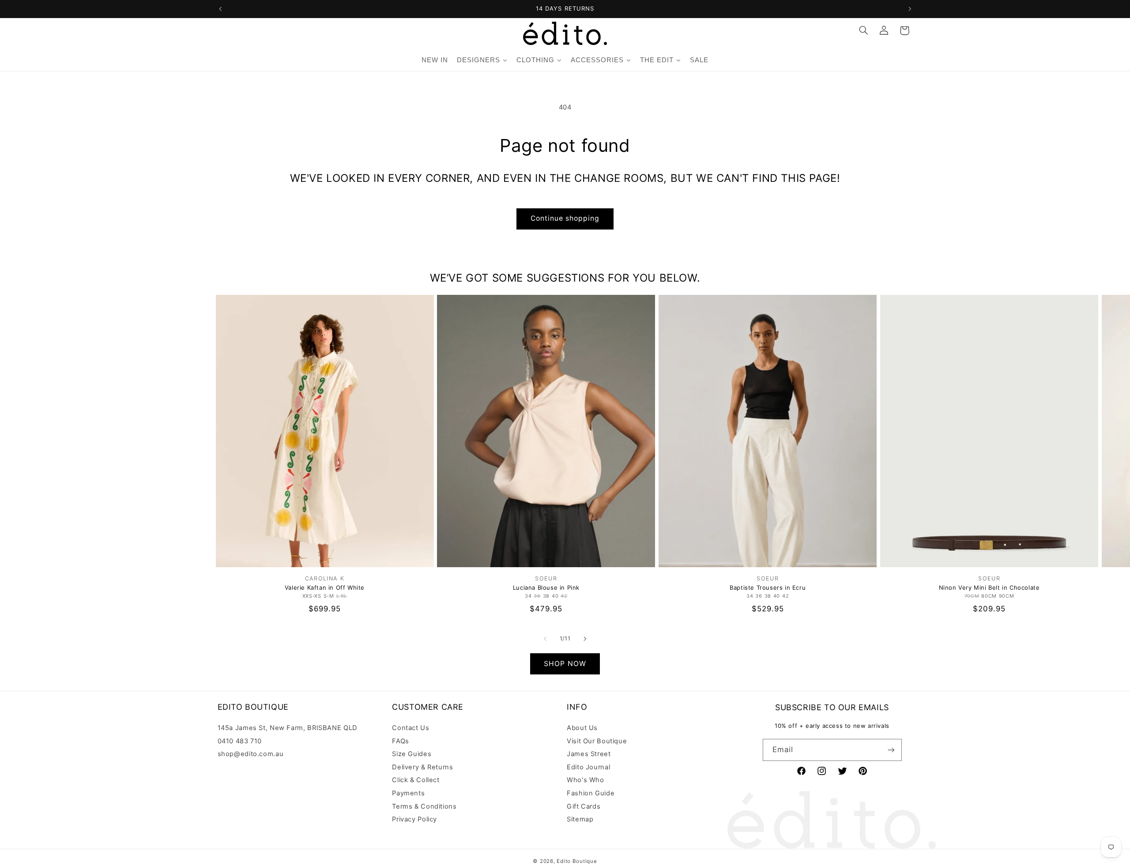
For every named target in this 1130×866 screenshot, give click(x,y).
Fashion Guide (590, 793)
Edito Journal (588, 767)
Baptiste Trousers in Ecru (768, 587)
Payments (408, 793)
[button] (863, 30)
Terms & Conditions (424, 806)
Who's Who (585, 780)
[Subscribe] (891, 750)
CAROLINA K (325, 578)
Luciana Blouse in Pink (546, 587)
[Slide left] (545, 638)
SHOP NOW (565, 663)
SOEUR (546, 578)
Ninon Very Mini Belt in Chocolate (989, 587)
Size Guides (411, 754)
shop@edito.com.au (251, 754)
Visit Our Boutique (597, 741)
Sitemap (580, 819)
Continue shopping (565, 218)
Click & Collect (415, 780)
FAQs (400, 741)
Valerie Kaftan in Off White (325, 587)
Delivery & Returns (422, 767)
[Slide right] (585, 638)
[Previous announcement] (220, 9)
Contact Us (410, 728)
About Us (582, 728)
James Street (589, 754)
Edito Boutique (577, 861)
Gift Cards (583, 806)
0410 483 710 (240, 741)
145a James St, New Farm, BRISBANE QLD (288, 728)
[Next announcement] (909, 9)
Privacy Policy (414, 819)
